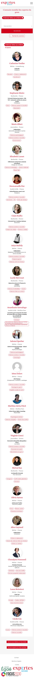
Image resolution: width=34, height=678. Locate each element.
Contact (16, 657)
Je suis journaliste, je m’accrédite (17, 642)
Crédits (17, 664)
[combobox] (17, 20)
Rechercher (17, 31)
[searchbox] (17, 21)
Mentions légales (16, 661)
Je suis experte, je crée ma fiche (17, 647)
